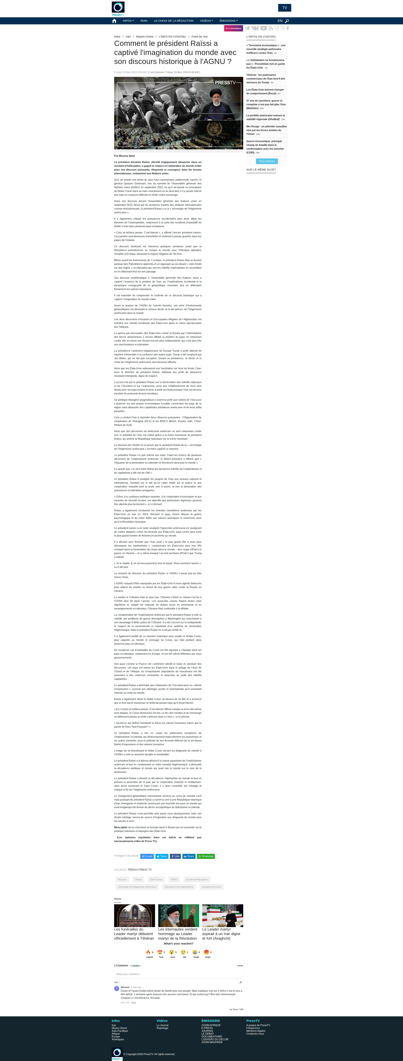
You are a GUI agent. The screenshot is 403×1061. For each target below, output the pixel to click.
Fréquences (253, 1028)
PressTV (253, 1020)
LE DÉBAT (208, 1033)
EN (280, 21)
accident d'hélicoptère (197, 879)
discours (122, 879)
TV (284, 8)
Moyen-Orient (144, 36)
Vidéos (162, 1020)
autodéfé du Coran (211, 887)
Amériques (118, 1039)
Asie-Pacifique (120, 1031)
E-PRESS (207, 1028)
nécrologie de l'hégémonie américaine (137, 887)
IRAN (144, 20)
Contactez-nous (255, 1033)
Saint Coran (156, 879)
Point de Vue (200, 36)
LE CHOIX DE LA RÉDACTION (173, 20)
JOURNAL (207, 1031)
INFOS (127, 20)
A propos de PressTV (258, 1025)
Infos (117, 36)
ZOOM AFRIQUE (211, 1025)
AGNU (174, 879)
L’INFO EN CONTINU (172, 36)
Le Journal (162, 1025)
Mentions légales (255, 1031)
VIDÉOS (205, 20)
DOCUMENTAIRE (212, 1036)
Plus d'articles (267, 161)
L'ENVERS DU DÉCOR (215, 1039)
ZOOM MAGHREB (212, 1042)
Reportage (162, 1028)
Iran (128, 36)
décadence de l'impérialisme (179, 887)
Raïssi (138, 879)
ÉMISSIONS (227, 20)
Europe (116, 1036)
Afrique (116, 1033)
